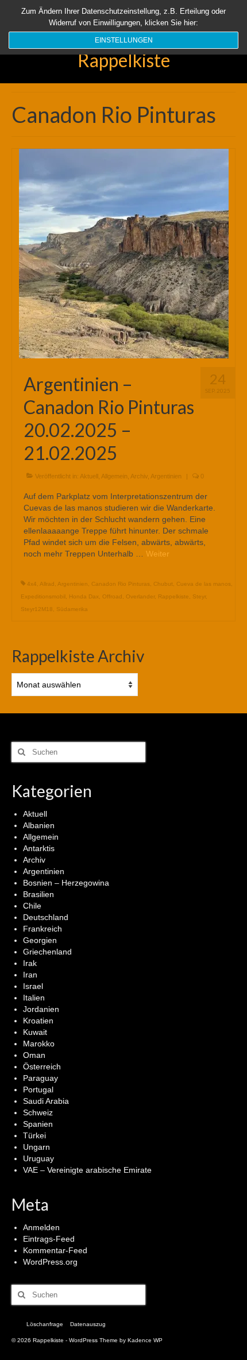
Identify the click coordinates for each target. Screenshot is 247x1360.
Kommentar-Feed (55, 1250)
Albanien (39, 825)
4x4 (32, 584)
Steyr (199, 596)
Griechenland (47, 951)
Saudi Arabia (46, 1101)
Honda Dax (84, 596)
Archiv (139, 476)
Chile (32, 905)
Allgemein (114, 476)
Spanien (38, 1124)
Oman (34, 1055)
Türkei (34, 1135)
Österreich (42, 1066)
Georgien (40, 940)
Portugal (38, 1089)
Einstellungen (124, 40)
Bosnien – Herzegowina (66, 882)
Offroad (112, 596)
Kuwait (35, 1032)
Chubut (163, 584)
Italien (34, 997)
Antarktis (39, 848)
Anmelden (41, 1227)
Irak (30, 963)
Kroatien (38, 1020)
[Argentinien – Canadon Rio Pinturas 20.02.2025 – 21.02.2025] (124, 252)
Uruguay (38, 1158)
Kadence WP (145, 1340)
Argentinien (166, 476)
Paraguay (40, 1078)
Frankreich (42, 928)
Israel (33, 986)
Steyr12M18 (37, 609)
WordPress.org (50, 1261)
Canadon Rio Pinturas (120, 584)
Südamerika (72, 609)
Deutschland (45, 917)
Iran (30, 974)
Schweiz (38, 1112)
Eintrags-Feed (49, 1238)
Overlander (140, 596)
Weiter (157, 553)
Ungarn (36, 1147)
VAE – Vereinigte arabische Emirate (87, 1169)
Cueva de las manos (203, 584)
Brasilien (38, 894)
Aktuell (89, 476)
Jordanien (41, 1009)
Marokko (39, 1043)
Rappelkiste (124, 60)
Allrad (47, 584)
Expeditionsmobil (43, 596)
